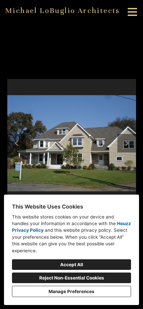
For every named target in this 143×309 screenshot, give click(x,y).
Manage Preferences (71, 291)
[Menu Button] (132, 12)
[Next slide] (126, 143)
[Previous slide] (16, 143)
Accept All (71, 264)
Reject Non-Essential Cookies (71, 277)
